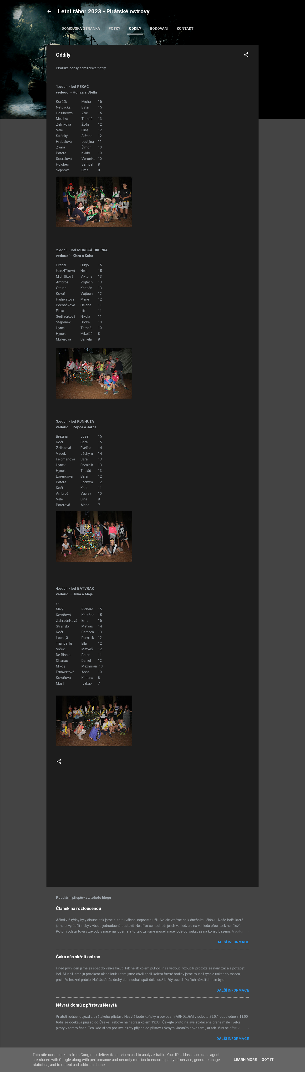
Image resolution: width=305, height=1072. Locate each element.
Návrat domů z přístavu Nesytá (86, 1005)
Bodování (159, 28)
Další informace (233, 942)
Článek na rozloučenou (78, 908)
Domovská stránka (81, 28)
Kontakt (185, 28)
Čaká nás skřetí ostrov (78, 956)
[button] (246, 55)
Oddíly (135, 28)
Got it (268, 1059)
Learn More (245, 1059)
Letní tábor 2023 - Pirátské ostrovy (104, 11)
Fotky (114, 28)
